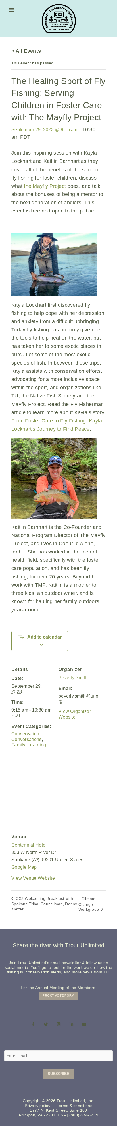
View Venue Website (33, 878)
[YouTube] (84, 1024)
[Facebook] (33, 1024)
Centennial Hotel (29, 845)
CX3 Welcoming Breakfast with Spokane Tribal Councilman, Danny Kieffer (44, 903)
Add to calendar (44, 637)
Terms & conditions (74, 1106)
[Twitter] (46, 1024)
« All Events (26, 51)
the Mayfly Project (45, 186)
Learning (37, 744)
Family (18, 744)
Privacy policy (37, 1106)
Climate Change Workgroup (89, 904)
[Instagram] (59, 1024)
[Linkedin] (71, 1024)
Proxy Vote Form (58, 995)
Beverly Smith (73, 677)
